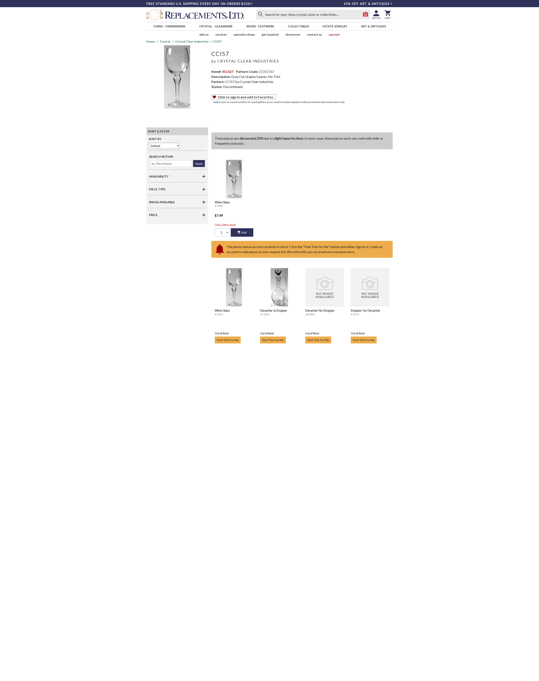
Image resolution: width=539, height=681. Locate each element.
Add (244, 232)
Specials (334, 34)
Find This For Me (228, 340)
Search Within (161, 156)
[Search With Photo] (365, 14)
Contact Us (314, 34)
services (221, 34)
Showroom (292, 34)
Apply (199, 163)
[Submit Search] (260, 14)
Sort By (155, 139)
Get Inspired (270, 34)
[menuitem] (169, 26)
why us (204, 34)
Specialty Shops (244, 34)
